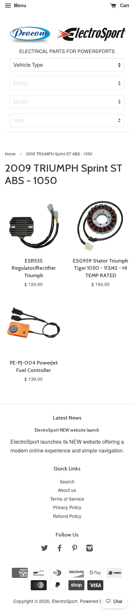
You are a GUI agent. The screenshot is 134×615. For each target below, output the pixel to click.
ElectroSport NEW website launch (67, 430)
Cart (124, 5)
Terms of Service (67, 498)
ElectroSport (64, 601)
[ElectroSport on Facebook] (59, 549)
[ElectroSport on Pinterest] (74, 549)
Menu (19, 5)
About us (67, 490)
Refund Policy (67, 516)
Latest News (67, 418)
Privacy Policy (67, 507)
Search (67, 481)
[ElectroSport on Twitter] (44, 549)
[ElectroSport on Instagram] (89, 549)
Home (10, 153)
